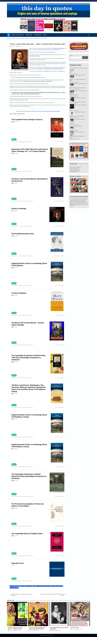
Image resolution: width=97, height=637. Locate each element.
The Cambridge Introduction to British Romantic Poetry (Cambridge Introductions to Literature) (28, 476)
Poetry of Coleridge (18, 209)
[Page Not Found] (56, 562)
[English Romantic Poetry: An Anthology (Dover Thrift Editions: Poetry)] (57, 414)
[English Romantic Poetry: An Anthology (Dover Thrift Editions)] (57, 263)
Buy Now (14, 139)
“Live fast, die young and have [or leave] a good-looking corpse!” (37, 628)
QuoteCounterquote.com (74, 168)
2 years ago (53, 630)
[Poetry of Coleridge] (56, 208)
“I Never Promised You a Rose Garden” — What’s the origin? (15, 628)
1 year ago (31, 630)
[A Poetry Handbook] (57, 292)
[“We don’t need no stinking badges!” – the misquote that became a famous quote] (72, 75)
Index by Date (29, 34)
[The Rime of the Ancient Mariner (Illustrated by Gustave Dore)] (57, 178)
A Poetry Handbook (18, 293)
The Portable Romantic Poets (22, 234)
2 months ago (11, 630)
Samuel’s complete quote (15, 90)
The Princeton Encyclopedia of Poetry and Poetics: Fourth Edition (27, 505)
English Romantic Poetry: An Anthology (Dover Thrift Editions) (29, 264)
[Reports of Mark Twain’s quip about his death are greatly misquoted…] (72, 97)
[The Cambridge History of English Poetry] (56, 533)
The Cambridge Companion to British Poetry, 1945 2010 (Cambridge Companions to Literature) (28, 357)
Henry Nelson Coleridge (34, 56)
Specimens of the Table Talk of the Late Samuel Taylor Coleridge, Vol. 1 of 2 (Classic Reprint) (29, 150)
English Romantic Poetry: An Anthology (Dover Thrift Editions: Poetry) (29, 416)
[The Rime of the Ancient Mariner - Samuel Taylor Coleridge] (57, 322)
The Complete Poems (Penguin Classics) (26, 119)
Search (71, 55)
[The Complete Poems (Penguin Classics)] (57, 119)
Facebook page (37, 34)
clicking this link (27, 106)
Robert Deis (19, 46)
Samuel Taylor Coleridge (14, 587)
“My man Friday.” (75, 627)
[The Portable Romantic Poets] (57, 233)
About (44, 34)
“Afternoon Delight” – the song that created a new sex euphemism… (21, 595)
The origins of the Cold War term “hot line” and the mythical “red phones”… (52, 595)
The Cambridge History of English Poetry (27, 534)
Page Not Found (17, 563)
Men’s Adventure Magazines (75, 167)
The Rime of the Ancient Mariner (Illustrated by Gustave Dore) (29, 180)
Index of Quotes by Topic (17, 34)
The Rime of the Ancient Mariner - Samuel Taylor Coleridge (27, 324)
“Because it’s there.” (78, 126)
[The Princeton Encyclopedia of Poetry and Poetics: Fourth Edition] (57, 503)
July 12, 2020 (13, 46)
